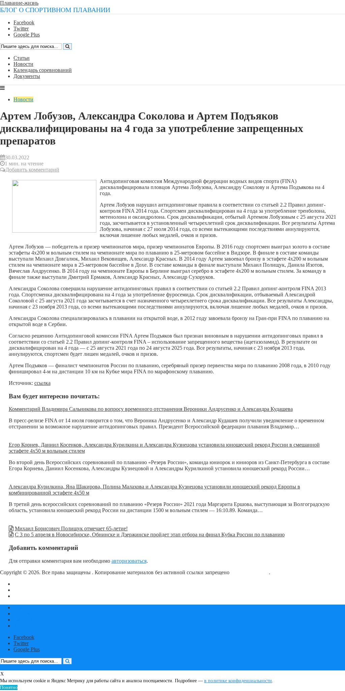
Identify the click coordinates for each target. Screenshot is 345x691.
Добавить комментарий (32, 169)
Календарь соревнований (42, 70)
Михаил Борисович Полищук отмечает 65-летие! (71, 528)
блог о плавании (250, 572)
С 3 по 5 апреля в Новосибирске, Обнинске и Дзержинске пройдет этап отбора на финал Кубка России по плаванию (150, 534)
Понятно (9, 687)
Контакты (24, 590)
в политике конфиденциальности (238, 680)
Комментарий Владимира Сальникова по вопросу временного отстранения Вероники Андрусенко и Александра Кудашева (151, 409)
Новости (23, 64)
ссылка (42, 383)
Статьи (21, 58)
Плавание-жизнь (19, 3)
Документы (26, 76)
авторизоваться (129, 561)
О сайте (22, 584)
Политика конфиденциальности (50, 596)
